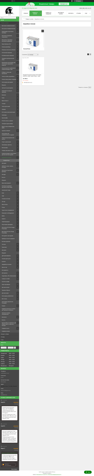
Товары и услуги (4, 23)
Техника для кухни (6, 258)
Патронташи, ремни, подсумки (9, 79)
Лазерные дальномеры (7, 123)
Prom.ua (53, 471)
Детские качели (5, 287)
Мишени (4, 85)
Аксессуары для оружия (7, 82)
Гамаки (3, 305)
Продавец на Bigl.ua (47, 473)
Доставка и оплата (61, 13)
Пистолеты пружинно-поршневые (7, 36)
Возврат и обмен (5, 334)
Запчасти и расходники (7, 88)
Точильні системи (6, 198)
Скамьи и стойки (6, 278)
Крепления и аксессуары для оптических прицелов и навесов (8, 64)
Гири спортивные (6, 284)
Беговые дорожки (6, 241)
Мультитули (4, 204)
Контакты (70, 13)
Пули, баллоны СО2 (6, 44)
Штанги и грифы (5, 281)
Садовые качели (6, 331)
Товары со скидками (48, 13)
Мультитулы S (5, 100)
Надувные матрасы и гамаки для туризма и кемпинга (8, 309)
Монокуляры (5, 147)
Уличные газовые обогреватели (6, 313)
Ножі (3, 193)
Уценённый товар (6, 190)
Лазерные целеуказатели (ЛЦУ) (8, 59)
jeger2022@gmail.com (6, 390)
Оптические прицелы (7, 52)
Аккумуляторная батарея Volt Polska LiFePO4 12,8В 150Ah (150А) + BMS (32, 75)
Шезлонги (4, 317)
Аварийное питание (6, 157)
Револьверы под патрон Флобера (7, 32)
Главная (26, 13)
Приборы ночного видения (8, 238)
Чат (89, 472)
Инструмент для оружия (7, 235)
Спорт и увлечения (6, 142)
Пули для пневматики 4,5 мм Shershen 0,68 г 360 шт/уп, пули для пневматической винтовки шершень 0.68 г (9, 416)
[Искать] (17, 18)
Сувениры (4, 115)
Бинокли (4, 95)
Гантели (4, 244)
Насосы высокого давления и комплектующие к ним (8, 68)
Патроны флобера (6, 47)
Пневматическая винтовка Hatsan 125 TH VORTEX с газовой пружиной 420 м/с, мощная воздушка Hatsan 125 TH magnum (9, 410)
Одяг (3, 195)
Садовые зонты (5, 328)
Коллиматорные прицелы (8, 55)
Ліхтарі (3, 201)
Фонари (4, 174)
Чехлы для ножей (6, 106)
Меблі (3, 216)
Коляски (4, 261)
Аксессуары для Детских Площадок (7, 302)
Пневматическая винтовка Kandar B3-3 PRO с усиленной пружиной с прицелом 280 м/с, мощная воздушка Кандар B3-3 (9, 438)
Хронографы (5, 118)
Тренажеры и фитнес (7, 144)
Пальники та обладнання (8, 213)
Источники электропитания (8, 112)
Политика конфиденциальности (54, 474)
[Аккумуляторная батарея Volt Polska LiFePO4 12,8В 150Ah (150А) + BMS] (33, 66)
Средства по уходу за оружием (7, 91)
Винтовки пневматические (8, 25)
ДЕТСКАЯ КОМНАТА (6, 255)
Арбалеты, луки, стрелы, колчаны (7, 166)
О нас (2, 339)
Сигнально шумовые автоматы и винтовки (7, 186)
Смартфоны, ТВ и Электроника (9, 276)
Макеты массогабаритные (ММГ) (8, 127)
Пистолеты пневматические (8, 28)
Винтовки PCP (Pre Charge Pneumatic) (8, 232)
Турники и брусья (6, 290)
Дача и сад (4, 267)
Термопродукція (5, 221)
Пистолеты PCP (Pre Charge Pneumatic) (8, 228)
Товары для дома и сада (7, 150)
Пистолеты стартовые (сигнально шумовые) (7, 40)
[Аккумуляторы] (33, 40)
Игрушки (4, 180)
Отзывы (3, 337)
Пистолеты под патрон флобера (7, 171)
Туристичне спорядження (8, 210)
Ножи (3, 97)
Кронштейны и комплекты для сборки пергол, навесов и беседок (9, 324)
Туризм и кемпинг (6, 130)
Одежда (4, 109)
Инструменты (5, 270)
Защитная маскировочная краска (8, 138)
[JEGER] (9, 10)
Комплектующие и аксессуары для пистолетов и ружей (9, 154)
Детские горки (5, 293)
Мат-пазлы (4, 298)
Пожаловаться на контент (41, 474)
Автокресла (4, 273)
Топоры (3, 103)
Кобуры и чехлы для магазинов (6, 73)
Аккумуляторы (6, 160)
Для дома (4, 163)
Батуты (3, 177)
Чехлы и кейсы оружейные (8, 76)
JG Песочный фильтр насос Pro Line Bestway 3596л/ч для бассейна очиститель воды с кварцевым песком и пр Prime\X (9, 457)
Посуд (3, 207)
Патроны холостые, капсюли (8, 49)
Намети (3, 218)
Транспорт (4, 247)
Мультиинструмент (6, 183)
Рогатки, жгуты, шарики (7, 120)
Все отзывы (14, 469)
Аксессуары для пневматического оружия (8, 134)
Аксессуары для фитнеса (7, 296)
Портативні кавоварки (7, 224)
